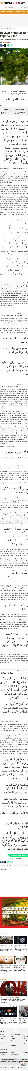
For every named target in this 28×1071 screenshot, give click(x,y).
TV (0, 1045)
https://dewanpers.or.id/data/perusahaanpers (12, 1062)
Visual (12, 1043)
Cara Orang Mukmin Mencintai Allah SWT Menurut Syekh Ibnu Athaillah (6, 111)
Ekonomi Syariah (15, 1034)
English (24, 1043)
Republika (3, 11)
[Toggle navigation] (1, 3)
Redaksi (13, 1052)
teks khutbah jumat (17, 865)
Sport (24, 1038)
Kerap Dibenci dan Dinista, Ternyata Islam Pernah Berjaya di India (20, 111)
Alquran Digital (9, 8)
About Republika (4, 1052)
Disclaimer (2, 1054)
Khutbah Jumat (10, 28)
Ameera (2, 1034)
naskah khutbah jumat (6, 865)
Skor (24, 1034)
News (1, 1038)
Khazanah (2, 1036)
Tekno (12, 1040)
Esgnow (2, 1043)
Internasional (3, 1040)
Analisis (13, 1038)
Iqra (5, 28)
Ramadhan (14, 1045)
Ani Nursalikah (6, 42)
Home (1, 28)
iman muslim (3, 869)
